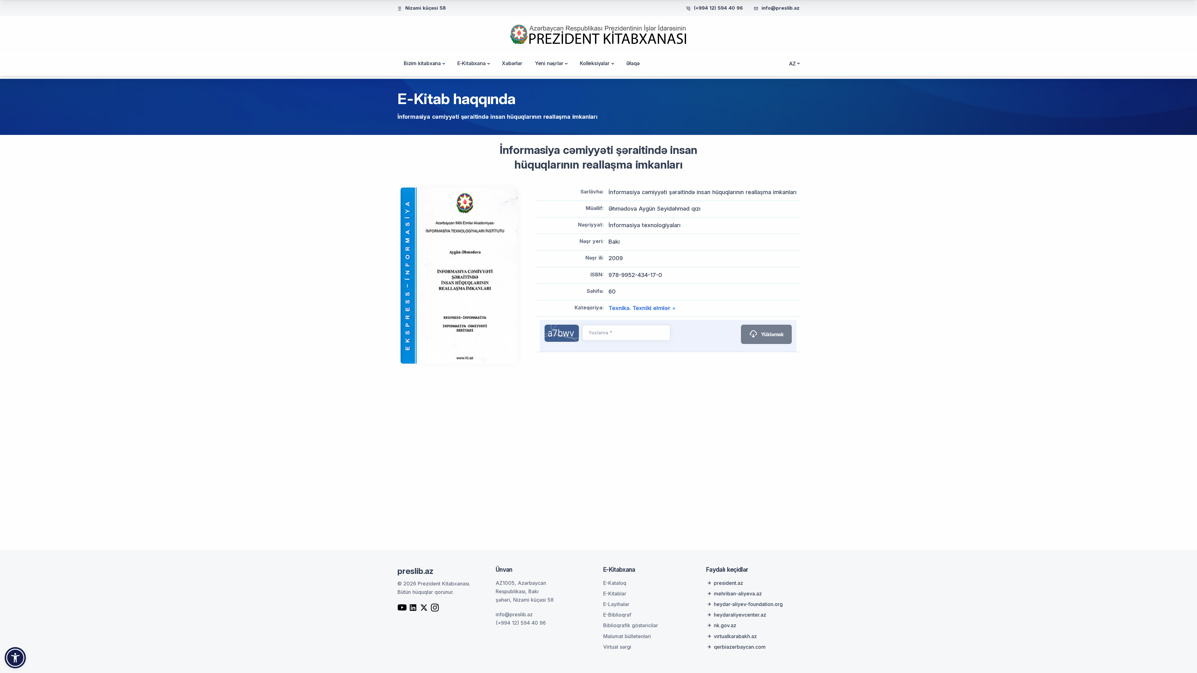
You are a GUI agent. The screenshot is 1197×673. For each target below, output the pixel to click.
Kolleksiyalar (594, 63)
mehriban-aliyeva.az (738, 593)
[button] (15, 658)
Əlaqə (633, 63)
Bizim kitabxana (422, 63)
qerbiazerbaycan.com (740, 647)
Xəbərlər (512, 63)
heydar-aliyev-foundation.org (748, 604)
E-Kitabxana (471, 63)
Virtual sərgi (617, 647)
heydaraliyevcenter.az (740, 615)
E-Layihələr (616, 604)
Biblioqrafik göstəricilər (630, 625)
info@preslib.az (781, 8)
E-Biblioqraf (617, 615)
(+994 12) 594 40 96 (718, 8)
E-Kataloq (614, 583)
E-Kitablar (614, 593)
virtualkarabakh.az (735, 636)
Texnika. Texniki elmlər (639, 308)
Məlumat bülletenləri (627, 636)
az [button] (792, 63)
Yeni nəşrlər (549, 63)
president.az (728, 583)
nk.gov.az (725, 625)
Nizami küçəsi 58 (425, 8)
